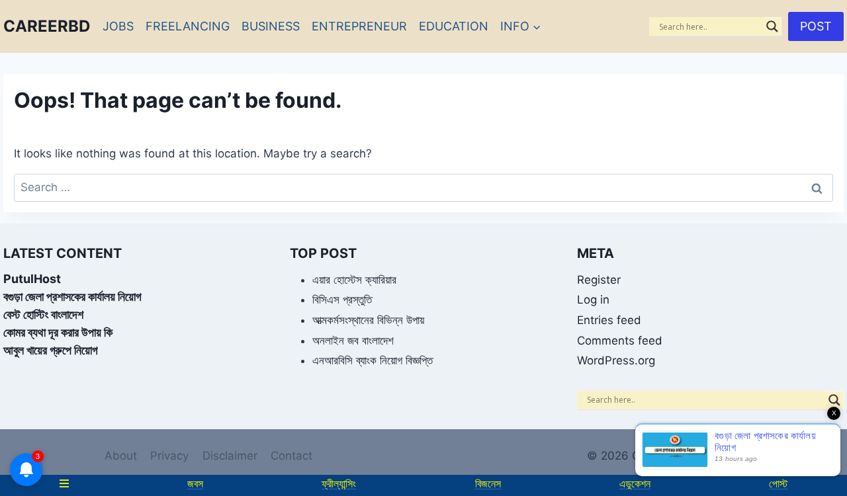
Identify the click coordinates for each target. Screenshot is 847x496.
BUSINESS (271, 26)
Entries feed (609, 320)
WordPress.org (616, 360)
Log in (593, 299)
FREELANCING (188, 26)
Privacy (169, 455)
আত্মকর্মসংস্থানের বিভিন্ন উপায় (368, 320)
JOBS (118, 26)
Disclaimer (229, 455)
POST (816, 26)
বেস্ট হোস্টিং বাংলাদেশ (43, 314)
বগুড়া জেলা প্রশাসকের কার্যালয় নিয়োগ (72, 297)
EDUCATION (453, 26)
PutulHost (32, 279)
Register (599, 279)
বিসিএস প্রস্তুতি (342, 299)
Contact (291, 455)
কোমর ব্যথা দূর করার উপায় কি (57, 332)
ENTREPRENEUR (359, 26)
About (121, 455)
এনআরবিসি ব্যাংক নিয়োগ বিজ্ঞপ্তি (372, 360)
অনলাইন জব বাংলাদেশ (353, 340)
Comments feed (619, 340)
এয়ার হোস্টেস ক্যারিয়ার (354, 279)
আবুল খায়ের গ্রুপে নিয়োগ (50, 350)
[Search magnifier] (772, 26)
